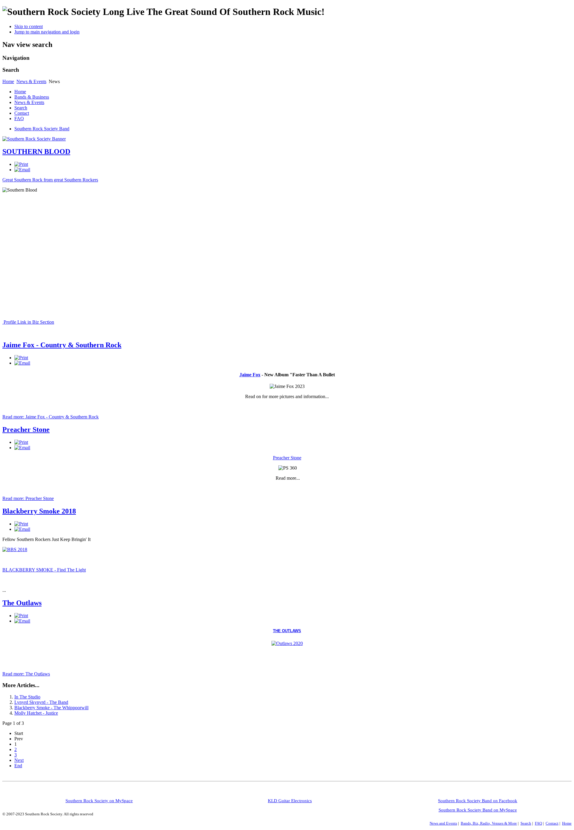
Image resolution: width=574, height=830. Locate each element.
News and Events (443, 823)
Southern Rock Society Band (41, 128)
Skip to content (28, 26)
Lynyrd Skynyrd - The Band (41, 702)
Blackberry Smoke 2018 (39, 511)
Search (20, 107)
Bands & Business (31, 97)
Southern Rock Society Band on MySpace (478, 810)
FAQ (19, 118)
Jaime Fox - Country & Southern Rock (61, 345)
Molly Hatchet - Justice (36, 713)
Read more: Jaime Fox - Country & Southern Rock (50, 416)
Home (8, 81)
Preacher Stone (26, 429)
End (18, 765)
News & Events (31, 81)
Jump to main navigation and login (47, 31)
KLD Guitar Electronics (290, 800)
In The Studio (27, 696)
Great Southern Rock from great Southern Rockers (50, 179)
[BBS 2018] (14, 549)
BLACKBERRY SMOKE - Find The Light (44, 569)
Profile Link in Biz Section (28, 322)
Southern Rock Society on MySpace (99, 800)
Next (19, 760)
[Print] (21, 164)
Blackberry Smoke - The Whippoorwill (51, 707)
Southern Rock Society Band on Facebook (477, 800)
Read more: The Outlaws (26, 673)
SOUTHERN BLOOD (36, 151)
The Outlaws (22, 603)
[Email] (22, 169)
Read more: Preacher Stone (28, 498)
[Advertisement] (111, 791)
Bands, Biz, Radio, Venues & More (489, 823)
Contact (21, 113)
